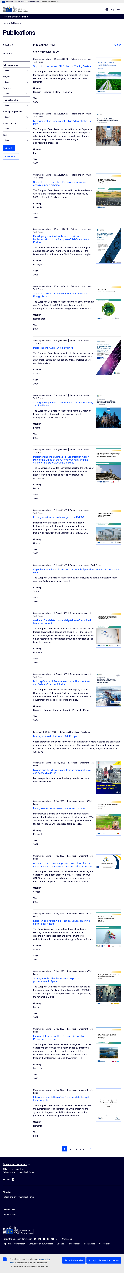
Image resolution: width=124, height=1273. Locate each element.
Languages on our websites (41, 1244)
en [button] (106, 9)
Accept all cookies (74, 1260)
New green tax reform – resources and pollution (59, 808)
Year (5, 135)
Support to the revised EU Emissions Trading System (62, 66)
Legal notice (89, 1244)
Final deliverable (10, 100)
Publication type (10, 65)
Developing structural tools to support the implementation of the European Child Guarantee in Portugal (61, 239)
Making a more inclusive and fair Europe (55, 736)
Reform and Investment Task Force (18, 1197)
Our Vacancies (9, 1214)
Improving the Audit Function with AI (53, 347)
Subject (6, 76)
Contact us (67, 1239)
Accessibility (104, 1244)
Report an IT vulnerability (14, 1244)
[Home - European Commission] (17, 8)
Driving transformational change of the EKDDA (58, 517)
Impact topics (9, 123)
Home (5, 23)
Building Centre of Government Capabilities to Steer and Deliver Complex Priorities (61, 683)
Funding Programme (12, 111)
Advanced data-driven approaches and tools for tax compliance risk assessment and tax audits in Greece (62, 865)
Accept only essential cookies (104, 1260)
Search (8, 148)
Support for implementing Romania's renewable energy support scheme (59, 183)
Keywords (7, 53)
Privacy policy (74, 1244)
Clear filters (11, 156)
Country (7, 88)
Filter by (8, 44)
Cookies (60, 1244)
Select (7, 70)
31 (84, 1148)
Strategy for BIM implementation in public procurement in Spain (56, 980)
